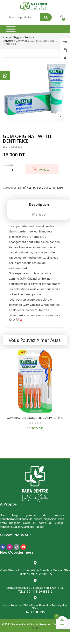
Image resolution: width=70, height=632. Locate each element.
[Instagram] (10, 547)
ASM (35, 628)
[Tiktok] (16, 547)
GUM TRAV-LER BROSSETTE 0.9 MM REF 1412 (35, 418)
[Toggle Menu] (11, 29)
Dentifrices (22, 40)
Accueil (7, 37)
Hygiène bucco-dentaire (48, 187)
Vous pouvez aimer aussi (35, 340)
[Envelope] (23, 547)
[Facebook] (3, 547)
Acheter (45, 169)
